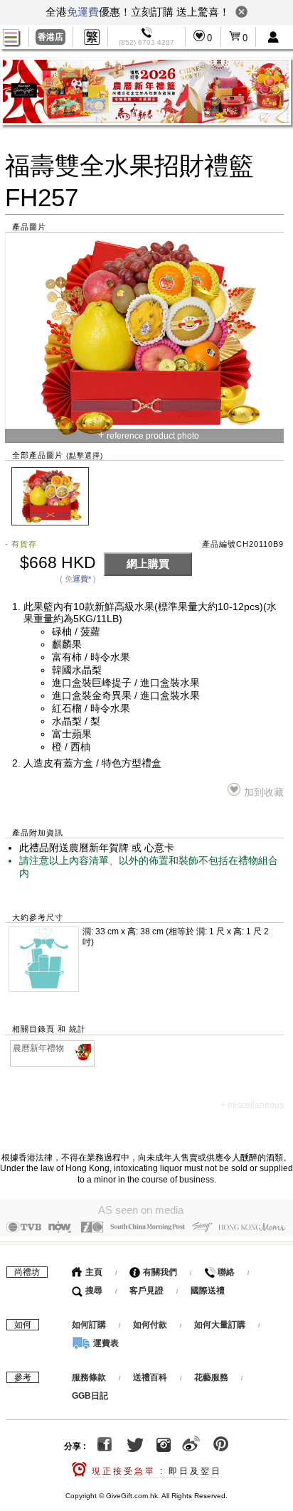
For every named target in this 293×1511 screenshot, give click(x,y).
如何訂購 (89, 1324)
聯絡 (225, 1272)
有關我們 (159, 1272)
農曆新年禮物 (38, 1048)
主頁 (92, 1272)
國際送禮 (208, 1290)
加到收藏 (264, 792)
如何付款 (151, 1324)
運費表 (105, 1343)
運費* (82, 579)
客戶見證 (146, 1290)
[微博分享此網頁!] (191, 1446)
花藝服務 (211, 1377)
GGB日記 (90, 1396)
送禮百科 (150, 1377)
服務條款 (89, 1377)
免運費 (83, 12)
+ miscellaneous (252, 1105)
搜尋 (92, 1290)
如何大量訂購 (220, 1324)
